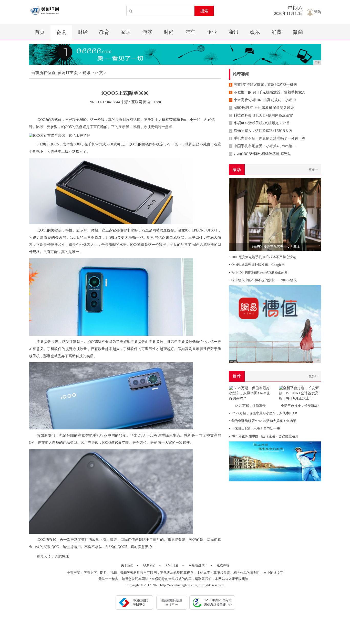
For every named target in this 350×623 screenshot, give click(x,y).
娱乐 (255, 32)
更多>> (313, 169)
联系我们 (149, 565)
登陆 (317, 12)
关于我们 (127, 565)
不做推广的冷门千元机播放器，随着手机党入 (267, 92)
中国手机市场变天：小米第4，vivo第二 (263, 146)
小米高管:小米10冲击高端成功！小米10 (263, 100)
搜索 (204, 11)
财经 (83, 32)
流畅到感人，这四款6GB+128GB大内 (261, 131)
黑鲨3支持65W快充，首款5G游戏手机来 (263, 85)
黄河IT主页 (68, 72)
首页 (40, 32)
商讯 (233, 32)
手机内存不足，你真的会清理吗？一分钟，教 (267, 138)
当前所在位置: (44, 72)
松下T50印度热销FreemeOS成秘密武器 (258, 272)
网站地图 (195, 565)
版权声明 (223, 565)
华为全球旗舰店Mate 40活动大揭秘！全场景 (262, 421)
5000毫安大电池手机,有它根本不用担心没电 (262, 257)
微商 (298, 32)
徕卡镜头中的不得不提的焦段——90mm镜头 (263, 280)
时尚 (169, 32)
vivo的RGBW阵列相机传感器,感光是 (260, 154)
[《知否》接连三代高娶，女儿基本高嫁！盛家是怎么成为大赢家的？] (275, 214)
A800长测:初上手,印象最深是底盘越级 (262, 108)
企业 (212, 32)
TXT (204, 565)
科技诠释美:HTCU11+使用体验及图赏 (261, 115)
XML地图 (172, 565)
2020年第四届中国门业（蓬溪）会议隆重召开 (263, 436)
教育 (104, 32)
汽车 (190, 32)
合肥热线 (62, 556)
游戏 (147, 32)
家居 (126, 32)
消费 (276, 32)
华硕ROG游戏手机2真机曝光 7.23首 (260, 123)
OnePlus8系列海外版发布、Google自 (257, 265)
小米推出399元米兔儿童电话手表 (254, 428)
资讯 (61, 32)
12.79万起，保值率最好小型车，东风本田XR (263, 413)
